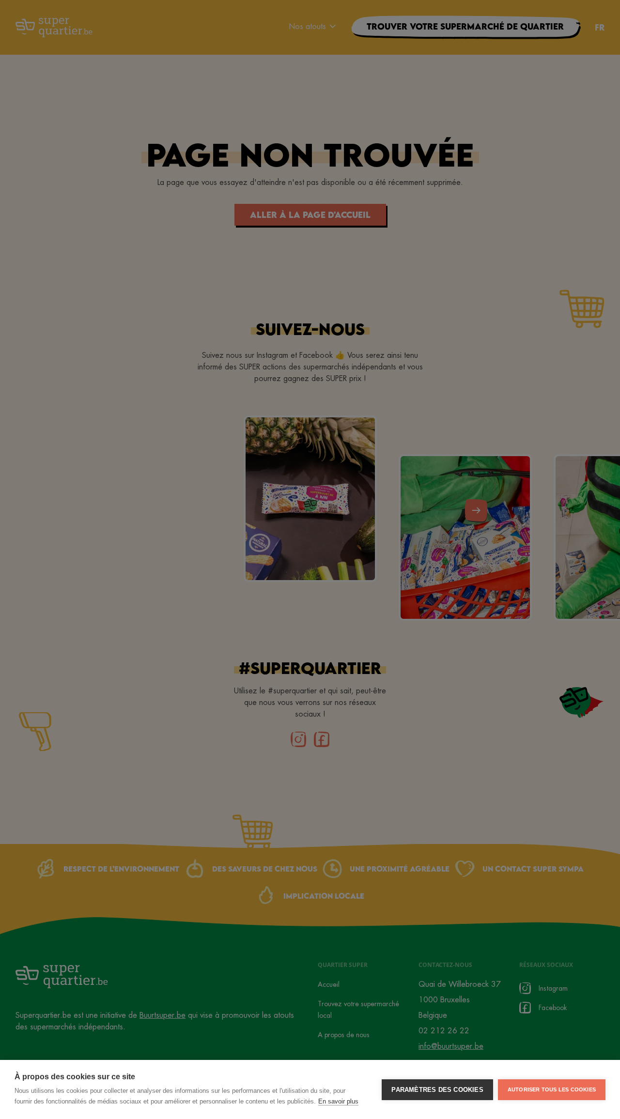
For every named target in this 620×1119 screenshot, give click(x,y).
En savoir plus (338, 1101)
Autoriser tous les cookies (552, 1089)
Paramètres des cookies (437, 1089)
